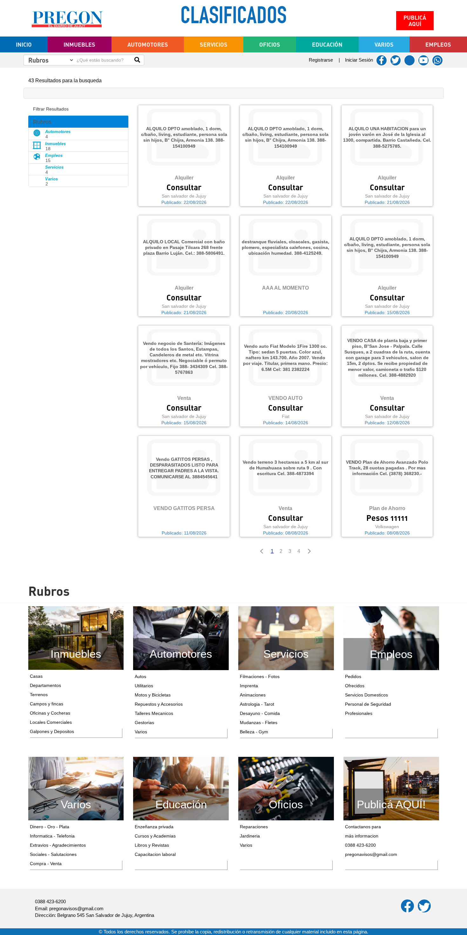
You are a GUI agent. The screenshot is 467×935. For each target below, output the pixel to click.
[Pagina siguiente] (310, 551)
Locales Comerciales (51, 722)
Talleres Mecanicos (154, 713)
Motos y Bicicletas (153, 694)
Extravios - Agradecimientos (58, 845)
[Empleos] (391, 637)
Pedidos (353, 676)
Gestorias (144, 722)
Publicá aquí (414, 20)
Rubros (42, 122)
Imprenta (249, 685)
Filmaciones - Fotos (260, 676)
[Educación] (181, 788)
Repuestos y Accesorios (159, 704)
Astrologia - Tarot (257, 704)
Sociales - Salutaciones (53, 854)
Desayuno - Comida (260, 713)
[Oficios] (286, 788)
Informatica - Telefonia (52, 835)
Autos (140, 676)
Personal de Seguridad (368, 704)
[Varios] (76, 788)
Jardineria (250, 835)
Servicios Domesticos (366, 694)
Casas (36, 676)
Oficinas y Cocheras (50, 713)
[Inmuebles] (76, 637)
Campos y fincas (46, 703)
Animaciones (253, 694)
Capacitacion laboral (155, 854)
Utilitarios (144, 685)
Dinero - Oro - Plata (49, 826)
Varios (141, 731)
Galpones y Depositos (52, 731)
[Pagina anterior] (260, 551)
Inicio (24, 44)
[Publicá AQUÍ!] (391, 788)
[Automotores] (181, 637)
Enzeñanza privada (154, 826)
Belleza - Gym (254, 731)
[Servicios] (286, 637)
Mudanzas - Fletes (258, 722)
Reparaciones (254, 826)
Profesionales (358, 713)
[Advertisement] (78, 223)
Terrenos (39, 694)
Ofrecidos (354, 685)
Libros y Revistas (152, 845)
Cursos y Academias (155, 835)
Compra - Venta (46, 863)
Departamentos (45, 685)
